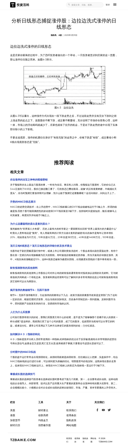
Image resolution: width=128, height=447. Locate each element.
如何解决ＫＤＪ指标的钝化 (25, 334)
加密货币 (15, 420)
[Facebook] (97, 410)
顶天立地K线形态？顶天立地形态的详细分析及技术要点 (41, 245)
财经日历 (15, 425)
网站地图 (71, 425)
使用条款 (71, 415)
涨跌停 (53, 35)
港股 (12, 415)
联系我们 (71, 410)
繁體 (108, 4)
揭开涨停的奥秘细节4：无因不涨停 (29, 290)
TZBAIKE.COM (23, 440)
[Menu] (115, 5)
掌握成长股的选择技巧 (22, 374)
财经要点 (43, 410)
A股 (60, 35)
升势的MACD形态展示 (23, 201)
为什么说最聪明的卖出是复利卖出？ (30, 223)
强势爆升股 (44, 425)
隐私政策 (71, 420)
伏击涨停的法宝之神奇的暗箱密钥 (29, 179)
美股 (12, 410)
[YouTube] (103, 410)
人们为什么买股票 (20, 312)
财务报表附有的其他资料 (24, 267)
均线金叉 (43, 420)
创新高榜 (43, 415)
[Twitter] (109, 410)
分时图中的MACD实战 (23, 351)
